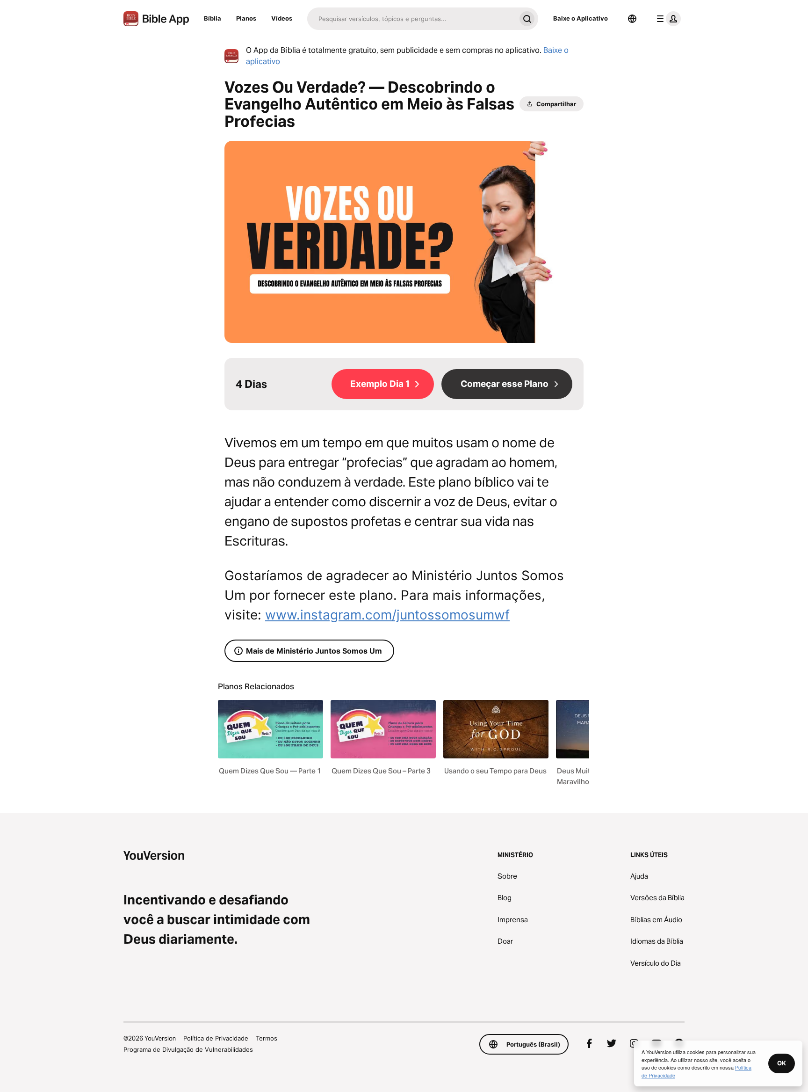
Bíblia (212, 18)
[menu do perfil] (667, 18)
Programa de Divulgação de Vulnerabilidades (188, 1049)
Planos (246, 18)
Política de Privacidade (215, 1038)
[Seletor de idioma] (632, 18)
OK (781, 1063)
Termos (266, 1038)
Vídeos (281, 18)
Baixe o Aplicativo (580, 18)
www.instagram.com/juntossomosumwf (387, 615)
